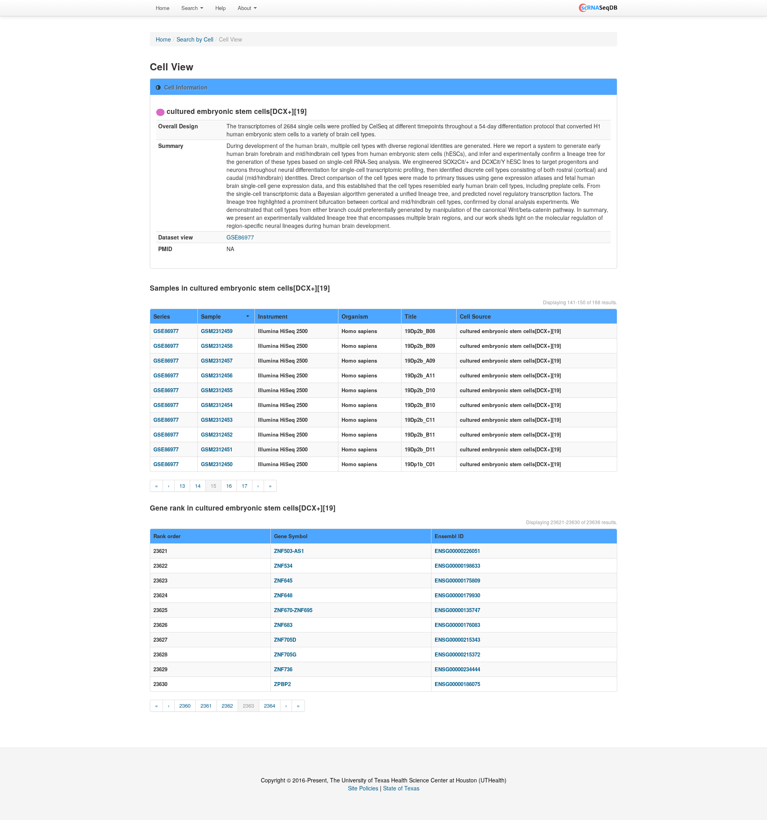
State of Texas (401, 788)
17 (244, 485)
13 (182, 485)
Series (161, 316)
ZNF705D (285, 639)
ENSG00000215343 (457, 639)
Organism (355, 316)
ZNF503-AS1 (289, 551)
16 (229, 485)
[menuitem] (162, 8)
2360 (185, 705)
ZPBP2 (282, 684)
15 (213, 485)
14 (198, 485)
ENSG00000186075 (457, 684)
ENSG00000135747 (457, 610)
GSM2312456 (216, 375)
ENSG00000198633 (457, 565)
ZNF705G (285, 654)
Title (411, 316)
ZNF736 (283, 669)
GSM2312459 (216, 331)
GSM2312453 (216, 419)
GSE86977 (240, 237)
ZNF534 (283, 565)
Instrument (273, 316)
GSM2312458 (216, 345)
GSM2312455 (216, 390)
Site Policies (363, 788)
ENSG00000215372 (457, 654)
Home (162, 8)
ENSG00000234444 (457, 669)
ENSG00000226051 (457, 551)
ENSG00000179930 (457, 595)
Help (220, 8)
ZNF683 (283, 624)
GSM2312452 (216, 434)
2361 (206, 705)
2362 (227, 705)
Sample (211, 316)
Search (190, 8)
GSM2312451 (216, 449)
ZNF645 (283, 580)
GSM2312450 (216, 464)
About (245, 8)
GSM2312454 (216, 405)
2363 (248, 705)
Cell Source (475, 316)
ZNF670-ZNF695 (293, 610)
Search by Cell (195, 39)
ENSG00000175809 (457, 580)
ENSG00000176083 (457, 624)
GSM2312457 (216, 360)
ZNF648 (283, 595)
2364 (269, 705)
